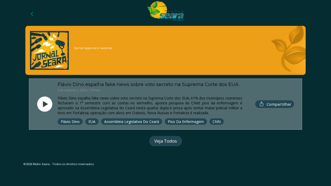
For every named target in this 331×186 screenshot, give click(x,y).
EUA (91, 121)
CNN (217, 121)
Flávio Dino (70, 121)
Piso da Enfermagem (186, 121)
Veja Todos (165, 141)
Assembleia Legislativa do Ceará (131, 121)
